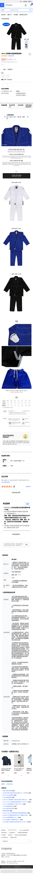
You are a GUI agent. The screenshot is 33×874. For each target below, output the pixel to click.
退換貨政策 (4, 832)
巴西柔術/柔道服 (5, 18)
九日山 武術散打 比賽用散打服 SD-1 (11, 819)
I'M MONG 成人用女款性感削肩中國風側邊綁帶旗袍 (15, 813)
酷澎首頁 (3, 14)
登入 (21, 1)
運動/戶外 (9, 14)
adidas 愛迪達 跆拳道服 (8, 808)
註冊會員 (25, 1)
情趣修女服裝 (6, 810)
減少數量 (12, 85)
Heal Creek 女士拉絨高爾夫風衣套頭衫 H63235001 (15, 802)
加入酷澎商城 (4, 837)
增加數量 (2, 85)
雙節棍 (3, 784)
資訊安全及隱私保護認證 (20, 834)
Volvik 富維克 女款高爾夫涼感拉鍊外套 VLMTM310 (15, 822)
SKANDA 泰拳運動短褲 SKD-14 (10, 817)
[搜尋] (30, 10)
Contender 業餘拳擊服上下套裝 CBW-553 (13, 804)
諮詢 (27, 504)
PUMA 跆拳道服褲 (7, 797)
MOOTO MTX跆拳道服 (8, 795)
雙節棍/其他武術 (23, 14)
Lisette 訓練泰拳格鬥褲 (8, 806)
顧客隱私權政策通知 (23, 832)
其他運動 (16, 14)
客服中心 (30, 1)
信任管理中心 (12, 832)
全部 (3, 10)
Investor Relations (12, 829)
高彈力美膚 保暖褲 (7, 790)
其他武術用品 (9, 784)
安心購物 (3, 834)
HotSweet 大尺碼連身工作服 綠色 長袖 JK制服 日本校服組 (16, 799)
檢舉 (26, 544)
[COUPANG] (6, 849)
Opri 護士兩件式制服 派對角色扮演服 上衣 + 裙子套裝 (15, 793)
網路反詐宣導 (13, 837)
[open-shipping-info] (15, 69)
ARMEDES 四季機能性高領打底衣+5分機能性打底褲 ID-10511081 (16, 815)
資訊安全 (10, 834)
